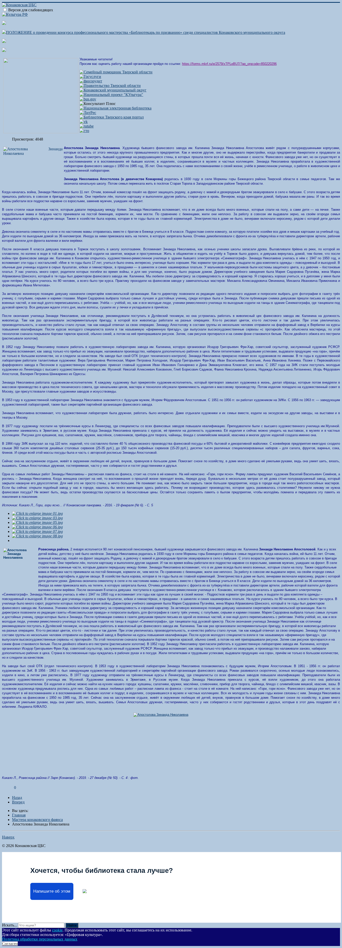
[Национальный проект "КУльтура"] (111, 94)
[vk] (84, 122)
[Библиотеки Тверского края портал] (112, 117)
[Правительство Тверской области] (110, 85)
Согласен (10, 943)
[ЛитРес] (88, 112)
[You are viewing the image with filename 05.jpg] (37, 522)
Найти (71, 925)
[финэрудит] (91, 81)
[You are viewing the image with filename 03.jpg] (37, 518)
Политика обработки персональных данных (39, 939)
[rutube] (87, 126)
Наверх (8, 837)
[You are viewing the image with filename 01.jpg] (37, 513)
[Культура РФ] (15, 14)
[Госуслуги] (90, 76)
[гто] (84, 131)
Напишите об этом (51, 891)
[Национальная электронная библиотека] (115, 108)
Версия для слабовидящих (30, 10)
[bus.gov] (88, 99)
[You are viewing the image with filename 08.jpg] (37, 536)
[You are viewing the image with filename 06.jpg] (37, 527)
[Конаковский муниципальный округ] (113, 90)
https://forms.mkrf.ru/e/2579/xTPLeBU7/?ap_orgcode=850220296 (229, 64)
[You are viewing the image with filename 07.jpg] (37, 531)
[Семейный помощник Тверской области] (116, 72)
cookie (57, 930)
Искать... (9, 925)
